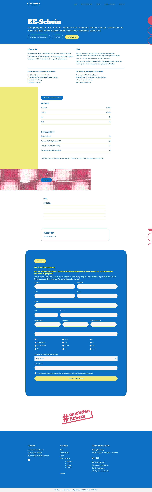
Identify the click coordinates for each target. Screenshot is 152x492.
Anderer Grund (38, 364)
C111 (66, 339)
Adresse (36, 301)
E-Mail (36, 292)
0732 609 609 (37, 453)
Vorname (36, 282)
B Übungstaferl (41, 342)
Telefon (79, 292)
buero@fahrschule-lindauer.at (40, 456)
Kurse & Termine (110, 4)
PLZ (35, 311)
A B (93, 342)
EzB (93, 345)
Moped (67, 345)
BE (65, 349)
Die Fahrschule (86, 4)
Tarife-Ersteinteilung (98, 462)
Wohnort (62, 311)
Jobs (76, 4)
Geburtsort (65, 320)
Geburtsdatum (38, 320)
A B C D (94, 349)
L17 (66, 342)
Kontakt (122, 4)
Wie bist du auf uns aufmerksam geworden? (46, 354)
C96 (38, 349)
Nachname (80, 282)
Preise (98, 4)
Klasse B (69, 461)
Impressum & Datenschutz (100, 465)
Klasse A (69, 465)
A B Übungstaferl (41, 345)
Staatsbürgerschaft (95, 320)
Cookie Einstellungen (98, 468)
